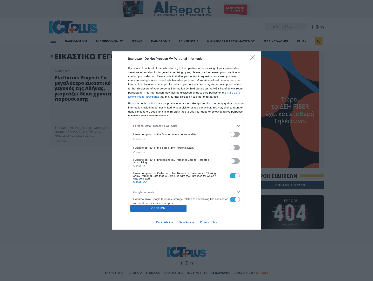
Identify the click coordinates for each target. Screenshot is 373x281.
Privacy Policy (208, 222)
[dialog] (186, 140)
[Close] (253, 59)
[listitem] (186, 126)
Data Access (186, 222)
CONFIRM (158, 208)
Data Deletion (164, 222)
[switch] (235, 134)
